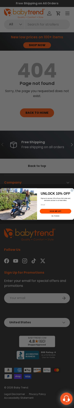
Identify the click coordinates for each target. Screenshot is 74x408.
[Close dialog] (72, 190)
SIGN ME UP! (55, 211)
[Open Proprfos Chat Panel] (66, 399)
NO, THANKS (55, 216)
